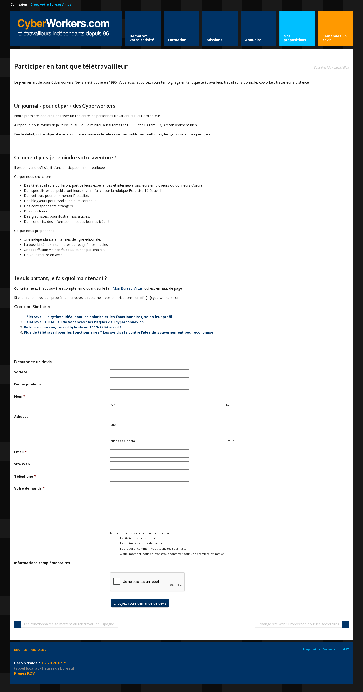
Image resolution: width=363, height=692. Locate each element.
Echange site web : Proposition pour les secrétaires (298, 624)
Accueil (336, 67)
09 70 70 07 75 (54, 663)
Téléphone (25, 476)
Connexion (19, 4)
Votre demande (29, 488)
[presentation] (147, 582)
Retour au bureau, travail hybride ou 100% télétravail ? (72, 327)
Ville (231, 440)
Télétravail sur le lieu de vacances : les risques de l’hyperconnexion (84, 322)
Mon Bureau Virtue (128, 288)
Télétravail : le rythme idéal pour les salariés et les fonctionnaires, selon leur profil (98, 316)
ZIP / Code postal (123, 440)
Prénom (116, 405)
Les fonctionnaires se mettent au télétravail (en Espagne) (69, 624)
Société (20, 372)
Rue (113, 425)
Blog (346, 67)
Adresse (21, 416)
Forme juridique (28, 384)
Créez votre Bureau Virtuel (51, 4)
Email (20, 452)
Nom (19, 396)
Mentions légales (34, 649)
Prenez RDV (24, 673)
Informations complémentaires (42, 562)
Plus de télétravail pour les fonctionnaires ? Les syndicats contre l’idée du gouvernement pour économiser (119, 332)
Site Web (22, 464)
